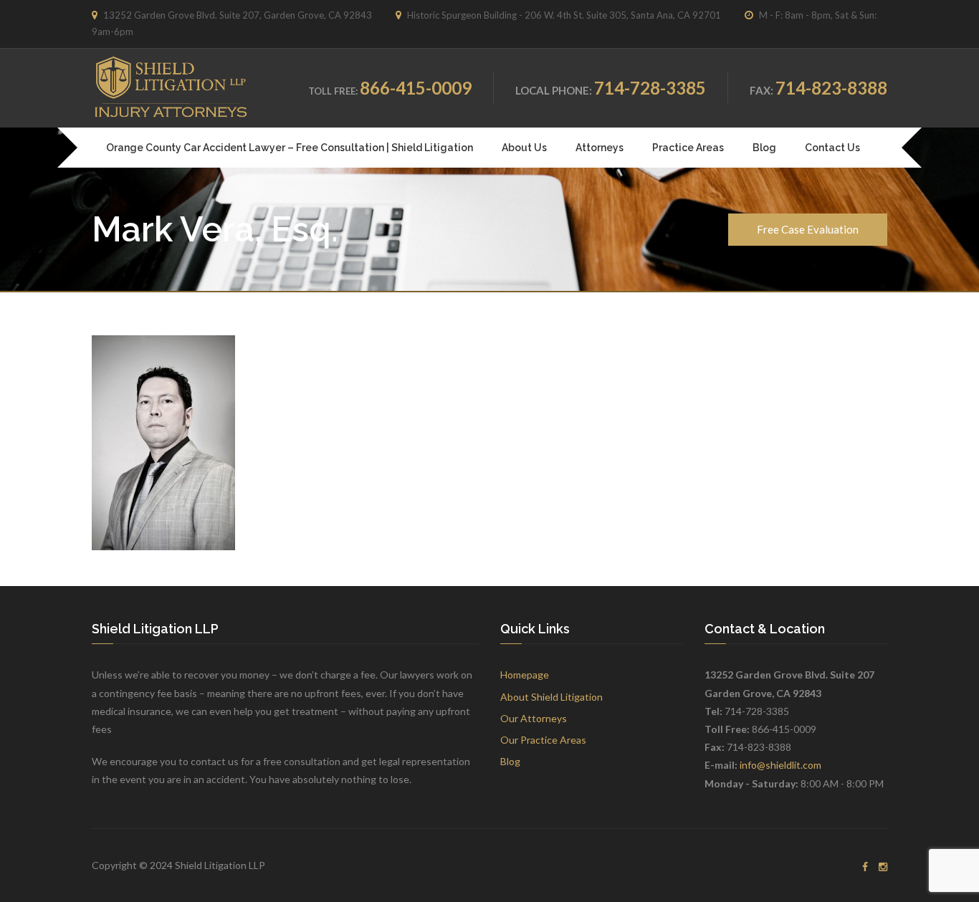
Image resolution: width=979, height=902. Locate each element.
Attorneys (600, 147)
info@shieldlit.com (780, 765)
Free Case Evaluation (808, 229)
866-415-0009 (416, 87)
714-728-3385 (650, 87)
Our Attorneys (533, 718)
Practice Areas (688, 147)
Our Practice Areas (543, 740)
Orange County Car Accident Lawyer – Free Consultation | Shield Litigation (289, 147)
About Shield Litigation (551, 697)
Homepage (524, 674)
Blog (764, 147)
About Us (524, 147)
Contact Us (832, 147)
